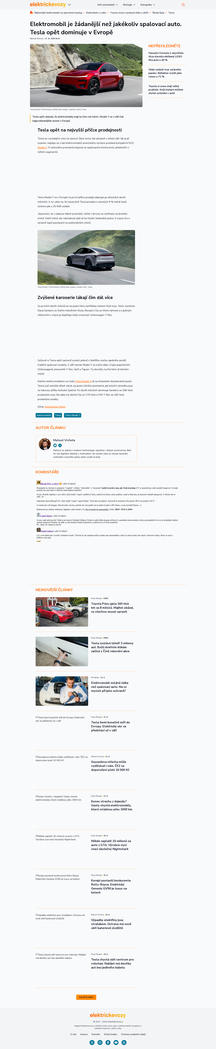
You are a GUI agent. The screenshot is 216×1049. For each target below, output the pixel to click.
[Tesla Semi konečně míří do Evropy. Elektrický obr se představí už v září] (62, 730)
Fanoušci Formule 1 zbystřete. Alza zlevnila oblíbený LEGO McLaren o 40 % (166, 56)
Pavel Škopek (96, 598)
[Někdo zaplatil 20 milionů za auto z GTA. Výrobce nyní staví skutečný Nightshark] (62, 849)
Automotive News (55, 406)
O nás (73, 1034)
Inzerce (84, 1034)
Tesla (58, 415)
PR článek (95, 677)
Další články (86, 997)
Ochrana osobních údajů (133, 1034)
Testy (171, 12)
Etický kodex (110, 1034)
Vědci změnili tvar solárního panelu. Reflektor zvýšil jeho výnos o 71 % (165, 73)
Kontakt (96, 1034)
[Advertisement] (86, 174)
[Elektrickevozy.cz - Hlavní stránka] (48, 4)
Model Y (42, 147)
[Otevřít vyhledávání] (183, 4)
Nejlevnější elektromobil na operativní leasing (58, 12)
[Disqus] (108, 510)
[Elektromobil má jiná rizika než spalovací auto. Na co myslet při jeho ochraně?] (62, 691)
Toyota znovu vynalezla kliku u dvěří (129, 12)
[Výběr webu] (69, 4)
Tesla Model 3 (83, 381)
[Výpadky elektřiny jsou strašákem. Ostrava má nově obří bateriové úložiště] (62, 928)
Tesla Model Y (72, 415)
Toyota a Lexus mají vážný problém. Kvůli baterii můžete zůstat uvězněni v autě (165, 89)
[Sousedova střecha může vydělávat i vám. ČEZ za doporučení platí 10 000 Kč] (62, 770)
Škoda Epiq (158, 12)
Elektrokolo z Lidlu (96, 12)
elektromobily (44, 415)
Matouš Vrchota (36, 38)
